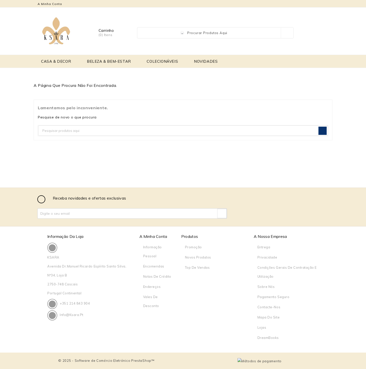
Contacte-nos (268, 307)
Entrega (263, 247)
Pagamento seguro (273, 297)
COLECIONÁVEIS (162, 61)
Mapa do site (268, 317)
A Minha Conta (153, 236)
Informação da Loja (65, 236)
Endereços (152, 287)
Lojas (261, 327)
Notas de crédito (157, 276)
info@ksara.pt (71, 315)
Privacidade (267, 257)
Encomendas (153, 266)
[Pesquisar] (322, 131)
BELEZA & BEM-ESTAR (109, 61)
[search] (287, 33)
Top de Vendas (197, 267)
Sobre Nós (266, 287)
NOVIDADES (206, 61)
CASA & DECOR (56, 61)
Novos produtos (198, 257)
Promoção (193, 247)
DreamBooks (268, 338)
